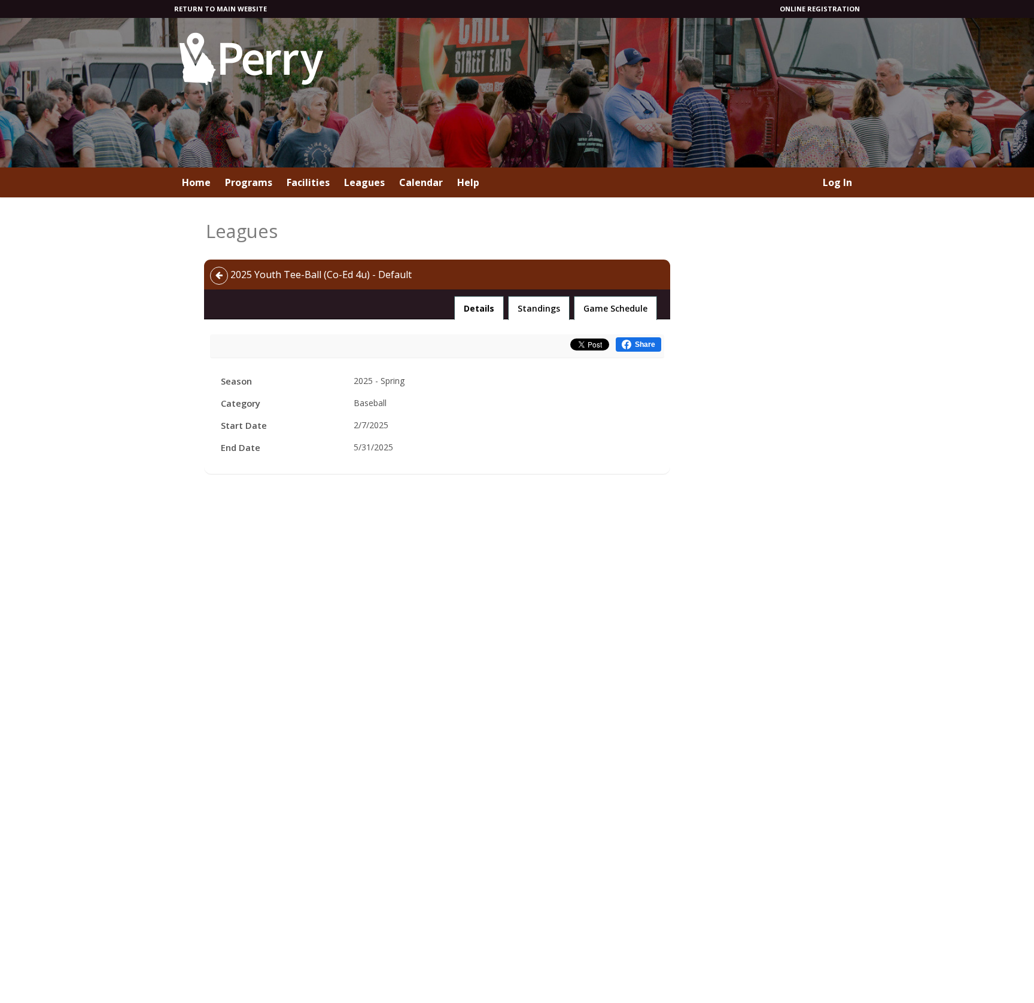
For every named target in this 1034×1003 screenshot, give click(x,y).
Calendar (421, 182)
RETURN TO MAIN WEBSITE (220, 8)
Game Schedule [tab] (615, 308)
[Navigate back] (219, 276)
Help (468, 182)
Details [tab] (479, 308)
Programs (248, 182)
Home (196, 182)
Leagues (364, 182)
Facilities (308, 182)
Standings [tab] (539, 308)
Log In (837, 182)
